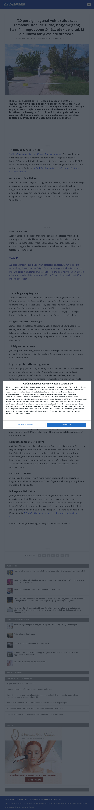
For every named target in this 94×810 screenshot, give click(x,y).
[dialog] (47, 405)
